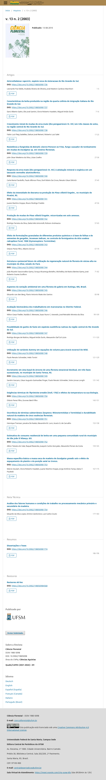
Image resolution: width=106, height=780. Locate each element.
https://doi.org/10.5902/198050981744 (29, 267)
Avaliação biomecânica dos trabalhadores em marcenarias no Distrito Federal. (44, 306)
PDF (12, 93)
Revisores (15, 582)
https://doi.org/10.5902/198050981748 (29, 353)
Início (8, 10)
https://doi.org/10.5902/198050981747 (29, 333)
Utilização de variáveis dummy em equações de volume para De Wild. (47, 349)
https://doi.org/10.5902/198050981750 (29, 396)
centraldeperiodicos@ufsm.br (28, 767)
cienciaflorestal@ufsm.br (25, 720)
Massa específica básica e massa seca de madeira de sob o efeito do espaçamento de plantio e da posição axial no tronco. (48, 459)
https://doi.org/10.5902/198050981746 (29, 310)
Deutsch (9, 681)
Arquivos (17, 10)
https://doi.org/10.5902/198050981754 (29, 509)
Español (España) (14, 689)
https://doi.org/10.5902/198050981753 (29, 464)
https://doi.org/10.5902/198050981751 (29, 419)
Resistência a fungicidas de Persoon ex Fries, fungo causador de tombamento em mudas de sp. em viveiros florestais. (51, 148)
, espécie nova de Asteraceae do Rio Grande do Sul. (43, 81)
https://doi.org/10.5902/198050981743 (29, 244)
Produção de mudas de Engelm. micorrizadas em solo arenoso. (43, 215)
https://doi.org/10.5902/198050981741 (29, 199)
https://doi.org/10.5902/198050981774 (29, 549)
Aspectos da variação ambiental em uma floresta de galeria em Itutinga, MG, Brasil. (47, 286)
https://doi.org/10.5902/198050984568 (29, 585)
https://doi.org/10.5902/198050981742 (29, 219)
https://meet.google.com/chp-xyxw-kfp (53, 772)
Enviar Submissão (15, 633)
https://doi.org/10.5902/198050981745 (29, 290)
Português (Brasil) (14, 702)
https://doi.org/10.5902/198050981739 (29, 153)
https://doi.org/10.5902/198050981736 (29, 84)
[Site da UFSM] (16, 620)
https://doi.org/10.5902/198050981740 (29, 176)
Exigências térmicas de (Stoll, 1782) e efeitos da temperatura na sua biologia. (52, 392)
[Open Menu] (5, 3)
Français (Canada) (14, 693)
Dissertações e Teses (16, 545)
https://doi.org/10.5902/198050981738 (29, 130)
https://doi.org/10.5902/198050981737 (29, 107)
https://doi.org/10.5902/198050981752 (29, 441)
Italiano (9, 698)
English (9, 685)
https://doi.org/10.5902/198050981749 (29, 376)
